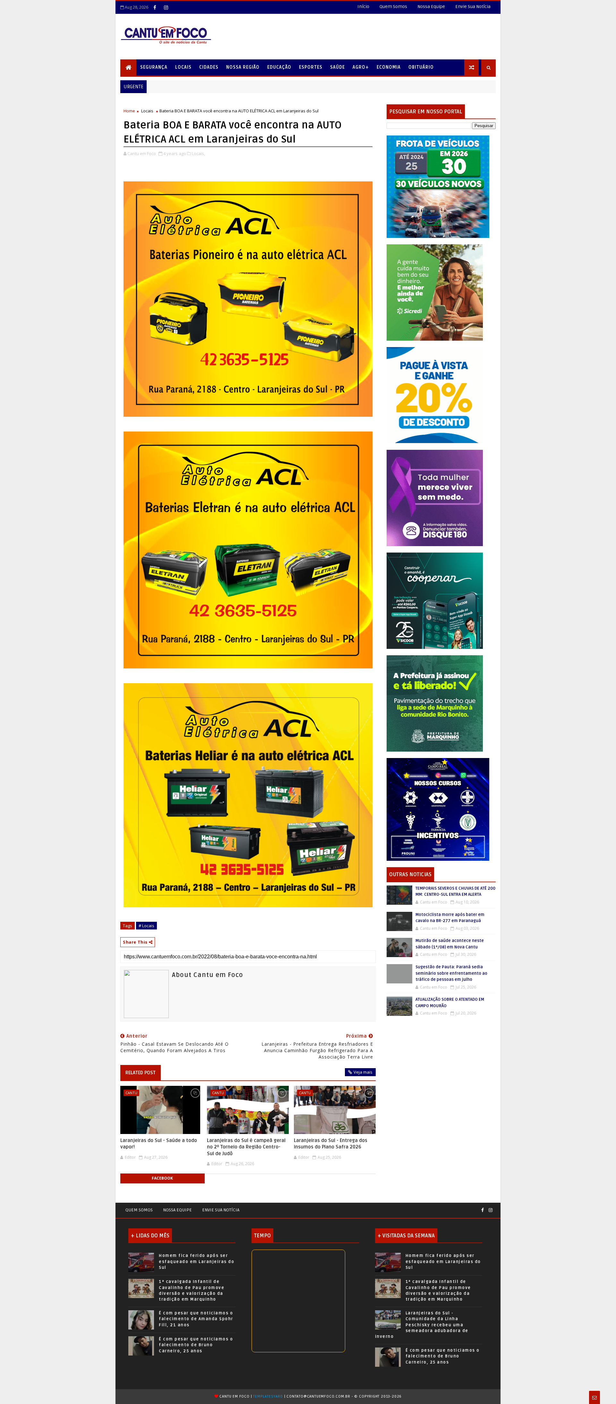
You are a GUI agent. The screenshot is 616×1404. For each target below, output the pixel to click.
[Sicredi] (435, 292)
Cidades (208, 67)
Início (363, 6)
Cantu (131, 1092)
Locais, (198, 153)
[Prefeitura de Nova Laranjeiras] (435, 395)
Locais (183, 67)
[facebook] (154, 7)
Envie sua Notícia (220, 1210)
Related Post (140, 1073)
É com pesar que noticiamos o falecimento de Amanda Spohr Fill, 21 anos (196, 1319)
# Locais (146, 926)
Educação (279, 67)
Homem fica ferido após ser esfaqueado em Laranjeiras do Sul (196, 1261)
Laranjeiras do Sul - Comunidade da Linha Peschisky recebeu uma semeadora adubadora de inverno (421, 1325)
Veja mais (363, 1072)
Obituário (421, 67)
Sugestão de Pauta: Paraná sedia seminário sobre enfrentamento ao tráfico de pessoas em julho (451, 973)
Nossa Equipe (431, 6)
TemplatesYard (268, 1396)
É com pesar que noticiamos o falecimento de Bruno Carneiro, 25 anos (196, 1345)
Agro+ (361, 67)
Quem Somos (393, 6)
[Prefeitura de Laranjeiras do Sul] (438, 186)
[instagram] (166, 7)
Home (129, 111)
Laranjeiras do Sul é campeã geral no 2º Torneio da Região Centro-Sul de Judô (246, 1147)
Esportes (310, 67)
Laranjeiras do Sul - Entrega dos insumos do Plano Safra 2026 (330, 1144)
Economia (389, 67)
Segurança (153, 67)
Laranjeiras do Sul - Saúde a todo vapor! (158, 1144)
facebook (162, 1178)
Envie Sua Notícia (473, 6)
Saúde (337, 67)
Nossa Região (243, 67)
